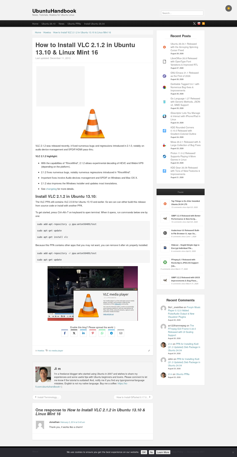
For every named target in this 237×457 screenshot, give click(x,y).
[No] (233, 452)
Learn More (163, 452)
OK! (144, 452)
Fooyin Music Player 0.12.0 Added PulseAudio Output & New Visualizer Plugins (184, 312)
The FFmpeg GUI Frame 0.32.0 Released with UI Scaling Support (182, 330)
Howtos (41, 350)
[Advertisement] (60, 86)
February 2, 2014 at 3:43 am (72, 422)
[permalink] (148, 350)
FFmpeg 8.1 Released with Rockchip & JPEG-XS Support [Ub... (184, 262)
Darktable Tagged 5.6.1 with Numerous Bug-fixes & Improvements (185, 87)
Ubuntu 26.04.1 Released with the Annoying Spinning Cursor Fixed (184, 47)
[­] (118, 1)
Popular (181, 192)
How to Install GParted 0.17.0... (132, 397)
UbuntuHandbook (54, 10)
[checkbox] (228, 8)
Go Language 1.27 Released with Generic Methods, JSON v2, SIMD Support (185, 101)
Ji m (170, 343)
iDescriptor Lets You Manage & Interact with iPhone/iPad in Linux (185, 116)
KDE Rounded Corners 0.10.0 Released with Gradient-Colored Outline (183, 130)
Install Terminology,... (48, 397)
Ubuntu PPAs (74, 23)
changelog (51, 188)
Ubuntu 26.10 (48, 23)
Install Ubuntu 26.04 (94, 23)
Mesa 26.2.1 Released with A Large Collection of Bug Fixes (186, 143)
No (151, 452)
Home (35, 23)
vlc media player (56, 350)
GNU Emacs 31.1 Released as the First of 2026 (185, 74)
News (61, 23)
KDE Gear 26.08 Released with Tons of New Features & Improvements (185, 171)
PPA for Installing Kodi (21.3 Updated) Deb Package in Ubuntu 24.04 (184, 347)
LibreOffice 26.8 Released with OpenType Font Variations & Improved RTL (184, 61)
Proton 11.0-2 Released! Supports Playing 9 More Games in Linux (183, 156)
